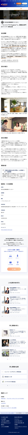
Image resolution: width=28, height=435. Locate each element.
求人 (7, 8)
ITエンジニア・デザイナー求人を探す (9, 407)
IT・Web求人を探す (4, 417)
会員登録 (18, 3)
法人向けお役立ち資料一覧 (19, 422)
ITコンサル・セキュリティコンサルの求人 (15, 398)
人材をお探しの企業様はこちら (21, 5)
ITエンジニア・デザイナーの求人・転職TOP (7, 412)
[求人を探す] (14, 3)
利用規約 (16, 424)
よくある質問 (3, 418)
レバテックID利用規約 (5, 426)
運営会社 (2, 424)
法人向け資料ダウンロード (5, 422)
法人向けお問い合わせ (18, 420)
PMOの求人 (3, 398)
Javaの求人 (3, 403)
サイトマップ (17, 418)
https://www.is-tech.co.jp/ (6, 229)
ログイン (24, 3)
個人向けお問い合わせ (18, 417)
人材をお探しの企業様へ (5, 420)
